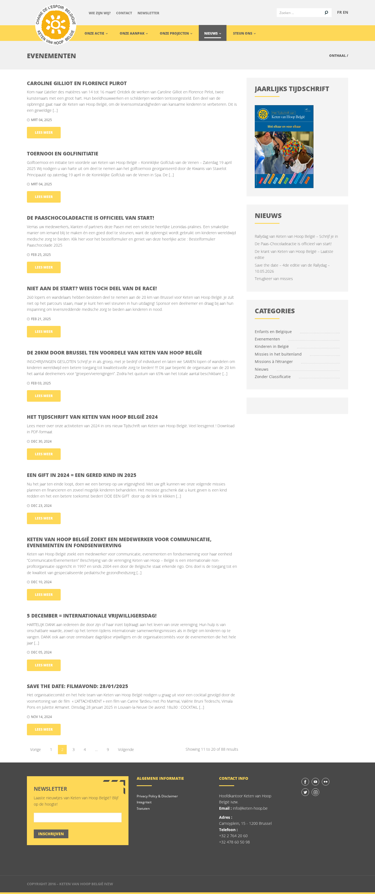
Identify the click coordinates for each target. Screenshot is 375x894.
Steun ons (243, 33)
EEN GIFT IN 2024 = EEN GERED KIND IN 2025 (81, 475)
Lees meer (44, 132)
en (345, 12)
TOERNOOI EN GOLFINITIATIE (62, 153)
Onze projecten (175, 33)
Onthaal (337, 55)
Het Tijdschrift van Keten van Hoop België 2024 (92, 417)
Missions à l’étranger (274, 361)
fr (339, 12)
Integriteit (144, 802)
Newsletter (148, 13)
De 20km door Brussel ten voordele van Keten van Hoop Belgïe (114, 352)
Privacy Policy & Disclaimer (157, 796)
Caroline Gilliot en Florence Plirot (77, 83)
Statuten (143, 808)
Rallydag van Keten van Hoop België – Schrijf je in (296, 236)
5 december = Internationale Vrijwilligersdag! (91, 615)
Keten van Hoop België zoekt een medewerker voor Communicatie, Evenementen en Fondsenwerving (119, 542)
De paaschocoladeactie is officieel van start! (90, 217)
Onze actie (95, 33)
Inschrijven (51, 833)
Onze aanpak (132, 33)
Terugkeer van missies (274, 278)
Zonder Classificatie (273, 376)
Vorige (35, 749)
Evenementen (267, 339)
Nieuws (211, 33)
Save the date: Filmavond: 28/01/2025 (77, 686)
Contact (124, 13)
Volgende (126, 749)
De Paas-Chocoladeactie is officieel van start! (293, 243)
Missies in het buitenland (278, 354)
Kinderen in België (272, 346)
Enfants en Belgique (273, 331)
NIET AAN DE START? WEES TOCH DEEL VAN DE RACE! (92, 288)
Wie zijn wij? (100, 13)
